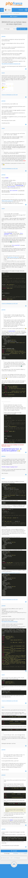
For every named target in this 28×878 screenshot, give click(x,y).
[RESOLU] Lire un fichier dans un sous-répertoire (14, 23)
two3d (3, 72)
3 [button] (21, 853)
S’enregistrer (14, 16)
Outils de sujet (22, 28)
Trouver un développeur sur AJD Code (10, 94)
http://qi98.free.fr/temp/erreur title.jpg (9, 621)
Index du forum (4, 13)
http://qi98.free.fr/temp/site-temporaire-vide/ (11, 63)
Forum (9, 9)
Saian (3, 707)
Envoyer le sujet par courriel (20, 13)
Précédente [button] (15, 853)
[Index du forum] (14, 3)
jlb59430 (3, 36)
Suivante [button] (25, 853)
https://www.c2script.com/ (7, 200)
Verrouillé (14, 851)
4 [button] (22, 853)
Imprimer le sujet (21, 13)
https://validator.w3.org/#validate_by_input (10, 573)
